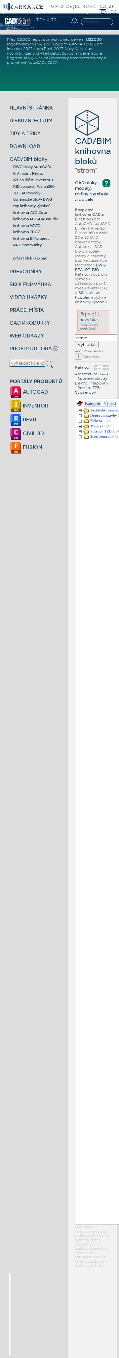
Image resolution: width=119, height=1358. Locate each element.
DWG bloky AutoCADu (33, 166)
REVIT (29, 419)
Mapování (99, 383)
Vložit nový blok (89, 316)
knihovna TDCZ (26, 232)
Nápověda (90, 356)
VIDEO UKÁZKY (28, 297)
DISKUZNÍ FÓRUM (31, 120)
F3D (95, 269)
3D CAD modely (26, 193)
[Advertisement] (60, 1314)
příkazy (96, 58)
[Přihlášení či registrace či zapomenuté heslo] (74, 26)
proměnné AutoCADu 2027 (32, 62)
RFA (79, 269)
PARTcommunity (27, 245)
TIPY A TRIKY (25, 133)
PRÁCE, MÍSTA (27, 310)
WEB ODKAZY (27, 336)
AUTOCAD (34, 392)
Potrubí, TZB (88, 387)
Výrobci (110, 403)
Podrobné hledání (89, 351)
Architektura (91, 374)
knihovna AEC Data (30, 212)
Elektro (81, 383)
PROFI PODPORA (31, 348)
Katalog (82, 367)
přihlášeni (87, 329)
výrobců (99, 302)
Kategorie (92, 403)
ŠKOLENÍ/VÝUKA (30, 284)
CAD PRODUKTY (30, 323)
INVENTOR (34, 406)
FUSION (31, 447)
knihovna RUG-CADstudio (35, 219)
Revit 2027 (53, 48)
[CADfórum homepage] (18, 25)
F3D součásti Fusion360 (34, 186)
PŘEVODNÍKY (26, 271)
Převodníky (58, 58)
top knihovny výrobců (32, 206)
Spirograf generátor (80, 53)
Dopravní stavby (92, 378)
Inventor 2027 (19, 48)
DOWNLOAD (25, 146)
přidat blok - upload (30, 258)
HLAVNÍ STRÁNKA (31, 108)
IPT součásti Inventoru (33, 180)
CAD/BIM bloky (29, 159)
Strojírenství (85, 392)
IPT (87, 269)
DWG (101, 265)
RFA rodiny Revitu (28, 173)
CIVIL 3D (32, 433)
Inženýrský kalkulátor (41, 53)
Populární (84, 297)
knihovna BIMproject (31, 238)
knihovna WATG (27, 225)
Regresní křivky (20, 58)
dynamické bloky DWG (32, 199)
